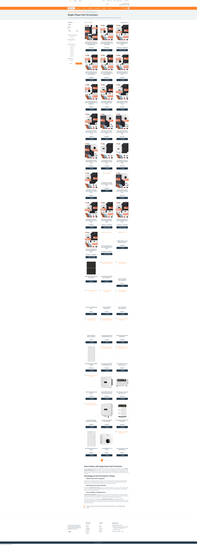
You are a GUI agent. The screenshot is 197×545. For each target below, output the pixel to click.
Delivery (103, 0)
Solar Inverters (76, 12)
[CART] (128, 8)
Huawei (71, 36)
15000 (71, 60)
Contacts (110, 8)
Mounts (100, 531)
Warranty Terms (109, 0)
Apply (79, 63)
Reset (71, 63)
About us (78, 8)
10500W (71, 51)
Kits (99, 525)
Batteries (100, 530)
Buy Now (92, 50)
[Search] (107, 4)
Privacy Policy (126, 0)
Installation (90, 8)
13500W (71, 54)
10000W (71, 49)
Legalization (97, 8)
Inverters (100, 528)
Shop (72, 12)
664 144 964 (125, 3)
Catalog (72, 8)
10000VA (72, 47)
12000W (71, 53)
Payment (104, 8)
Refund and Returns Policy (118, 0)
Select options (122, 50)
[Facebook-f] (68, 531)
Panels (100, 526)
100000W (72, 46)
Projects (84, 8)
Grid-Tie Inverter (82, 12)
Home (69, 12)
